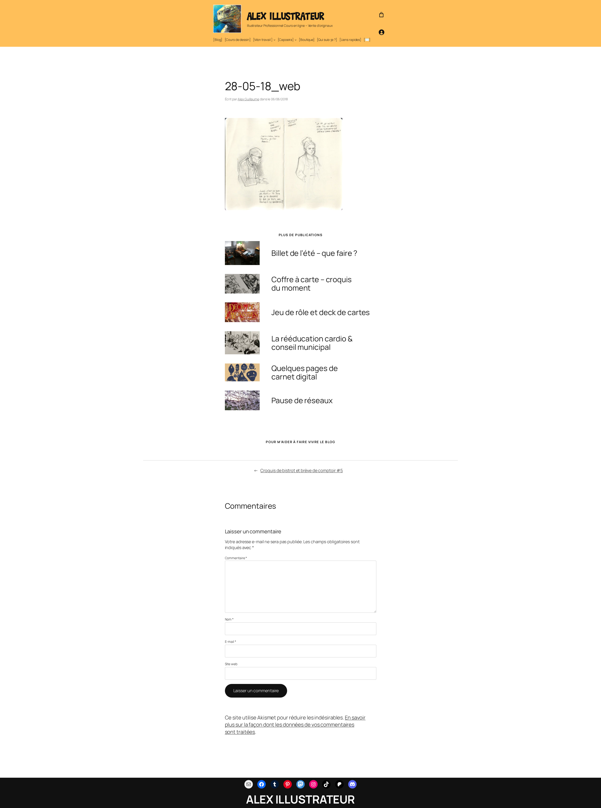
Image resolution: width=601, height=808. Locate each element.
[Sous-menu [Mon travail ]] (274, 40)
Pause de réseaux (301, 400)
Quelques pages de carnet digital (304, 372)
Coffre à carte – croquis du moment (311, 283)
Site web (231, 664)
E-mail (230, 641)
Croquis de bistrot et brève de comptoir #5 (301, 470)
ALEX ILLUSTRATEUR (285, 16)
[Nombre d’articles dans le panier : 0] (381, 14)
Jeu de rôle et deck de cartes (320, 312)
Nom (229, 619)
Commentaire (236, 558)
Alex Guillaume (248, 99)
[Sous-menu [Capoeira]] (296, 40)
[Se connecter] (381, 32)
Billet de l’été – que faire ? (314, 253)
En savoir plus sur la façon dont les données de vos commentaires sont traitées (295, 725)
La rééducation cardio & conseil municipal (312, 342)
